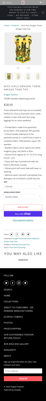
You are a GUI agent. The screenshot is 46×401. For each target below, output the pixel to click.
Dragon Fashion (11, 94)
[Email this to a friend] (28, 234)
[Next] (28, 68)
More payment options (23, 220)
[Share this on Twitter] (11, 234)
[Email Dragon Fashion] (26, 282)
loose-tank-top (24, 244)
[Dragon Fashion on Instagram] (19, 282)
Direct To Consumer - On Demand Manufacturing (18, 309)
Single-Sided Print (12, 192)
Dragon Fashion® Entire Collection (26, 238)
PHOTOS (8, 322)
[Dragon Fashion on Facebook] (13, 282)
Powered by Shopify (12, 390)
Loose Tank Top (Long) (17, 247)
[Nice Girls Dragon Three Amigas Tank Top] (23, 48)
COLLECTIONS (11, 301)
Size (5, 182)
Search (8, 289)
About (7, 355)
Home (6, 25)
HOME (7, 295)
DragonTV (10, 350)
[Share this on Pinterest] (22, 234)
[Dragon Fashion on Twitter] (7, 282)
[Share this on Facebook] (17, 234)
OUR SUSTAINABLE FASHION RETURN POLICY (19, 336)
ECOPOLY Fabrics (13, 316)
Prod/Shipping (12, 328)
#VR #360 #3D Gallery (16, 344)
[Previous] (18, 68)
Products (15, 25)
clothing (15, 244)
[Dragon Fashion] (23, 2)
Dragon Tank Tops (11, 241)
